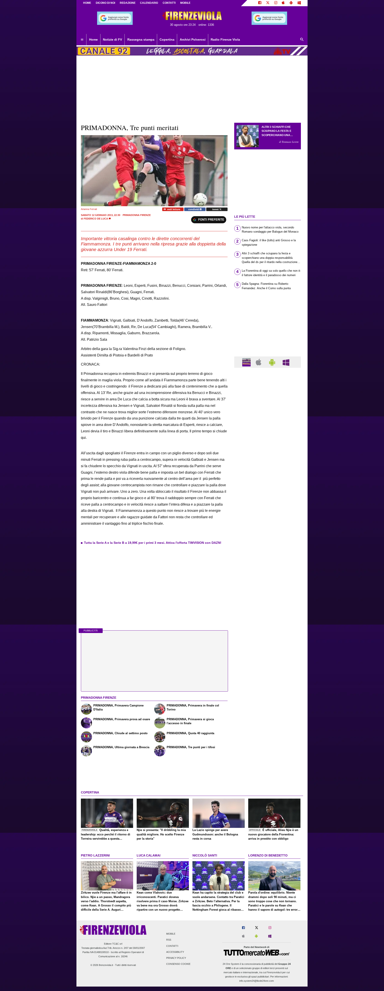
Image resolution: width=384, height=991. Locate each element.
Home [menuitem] (93, 39)
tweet (215, 209)
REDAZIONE (128, 3)
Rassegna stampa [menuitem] (140, 39)
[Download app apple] (283, 3)
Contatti (172, 946)
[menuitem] (82, 39)
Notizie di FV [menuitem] (112, 39)
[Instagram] (276, 3)
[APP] (247, 362)
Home (87, 3)
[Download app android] (291, 3)
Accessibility (175, 952)
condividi (194, 209)
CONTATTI (169, 3)
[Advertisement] (267, 543)
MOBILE (185, 3)
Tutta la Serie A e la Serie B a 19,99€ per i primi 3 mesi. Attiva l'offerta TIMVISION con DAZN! (152, 542)
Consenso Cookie (178, 964)
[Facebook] (260, 3)
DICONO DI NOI (105, 3)
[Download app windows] (299, 3)
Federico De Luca (96, 218)
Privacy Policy (176, 958)
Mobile (170, 934)
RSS (168, 940)
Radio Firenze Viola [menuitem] (225, 39)
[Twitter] (268, 3)
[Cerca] (302, 39)
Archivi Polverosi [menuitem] (193, 39)
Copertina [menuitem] (167, 39)
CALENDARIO (149, 3)
